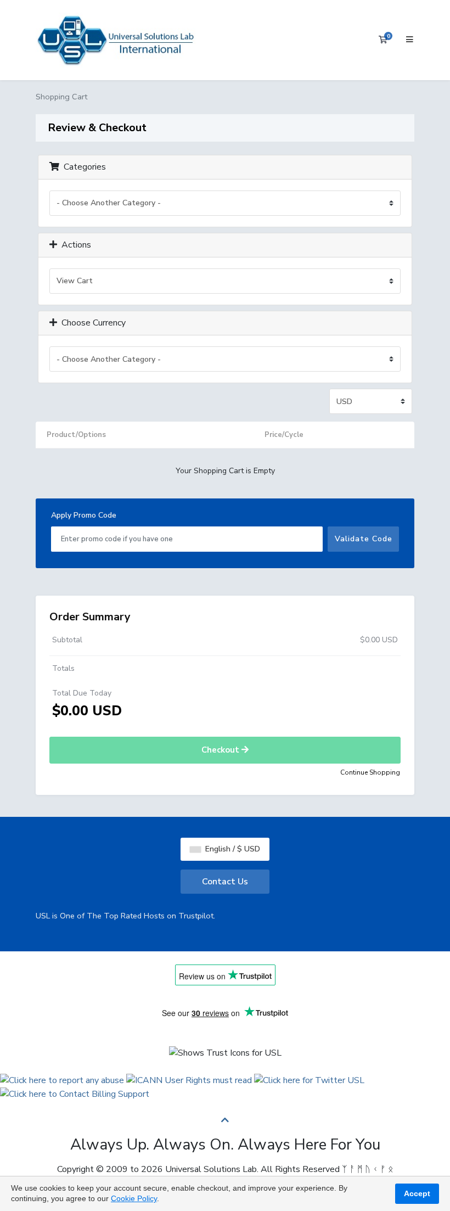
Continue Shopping (370, 772)
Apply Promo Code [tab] (83, 515)
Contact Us (225, 882)
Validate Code (363, 539)
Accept (417, 1193)
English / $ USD (231, 849)
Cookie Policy (134, 1198)
